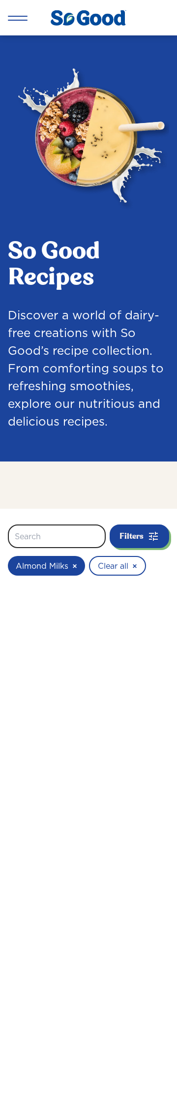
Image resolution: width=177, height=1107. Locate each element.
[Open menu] (18, 18)
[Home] (88, 17)
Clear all (117, 565)
